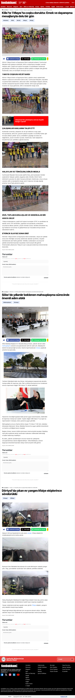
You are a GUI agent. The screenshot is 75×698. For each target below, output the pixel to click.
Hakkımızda (41, 665)
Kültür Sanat (59, 6)
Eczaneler (65, 671)
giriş (16, 258)
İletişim (40, 671)
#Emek (18, 20)
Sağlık (53, 6)
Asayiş (37, 6)
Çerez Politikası (42, 673)
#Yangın (5, 498)
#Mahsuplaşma (7, 302)
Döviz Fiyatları (54, 669)
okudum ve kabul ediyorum (17, 277)
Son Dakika (5, 10)
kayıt (25, 258)
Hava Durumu (66, 665)
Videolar (11, 10)
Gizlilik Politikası (42, 667)
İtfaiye (34, 605)
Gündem (3, 6)
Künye (39, 669)
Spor (21, 6)
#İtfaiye (12, 498)
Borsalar (52, 665)
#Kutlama (5, 20)
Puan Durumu (66, 669)
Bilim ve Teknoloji (29, 6)
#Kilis (12, 20)
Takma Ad (4, 257)
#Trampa (16, 302)
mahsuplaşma (6, 346)
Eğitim (42, 6)
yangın (29, 533)
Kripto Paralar (54, 671)
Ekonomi (9, 6)
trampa (38, 348)
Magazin (15, 6)
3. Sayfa (67, 6)
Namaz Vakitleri (66, 667)
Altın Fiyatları (53, 667)
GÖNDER (46, 277)
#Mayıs (25, 20)
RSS (10, 696)
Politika (48, 6)
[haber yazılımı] (64, 696)
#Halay (31, 20)
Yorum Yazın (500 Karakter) (9, 264)
